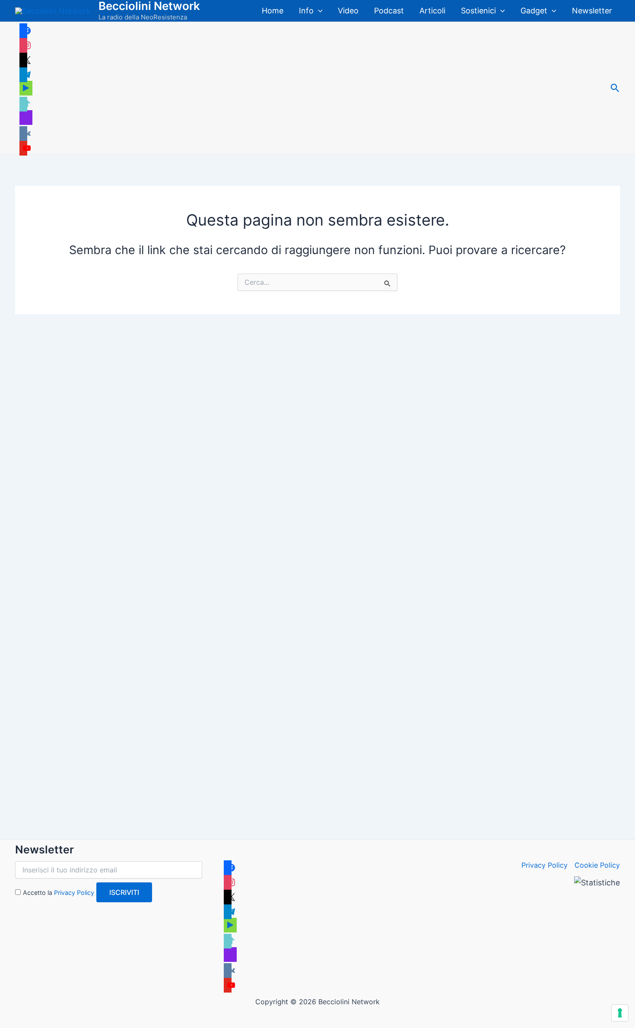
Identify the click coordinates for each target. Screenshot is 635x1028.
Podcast (389, 10)
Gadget (534, 10)
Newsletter (592, 10)
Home (272, 10)
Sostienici (478, 10)
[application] (318, 11)
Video (348, 10)
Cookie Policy (597, 865)
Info (306, 10)
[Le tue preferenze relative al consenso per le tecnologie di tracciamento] (620, 1013)
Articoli (432, 10)
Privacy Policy (74, 892)
